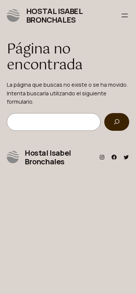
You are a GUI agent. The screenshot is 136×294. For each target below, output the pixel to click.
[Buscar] (116, 122)
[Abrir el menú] (124, 15)
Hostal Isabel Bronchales (54, 15)
